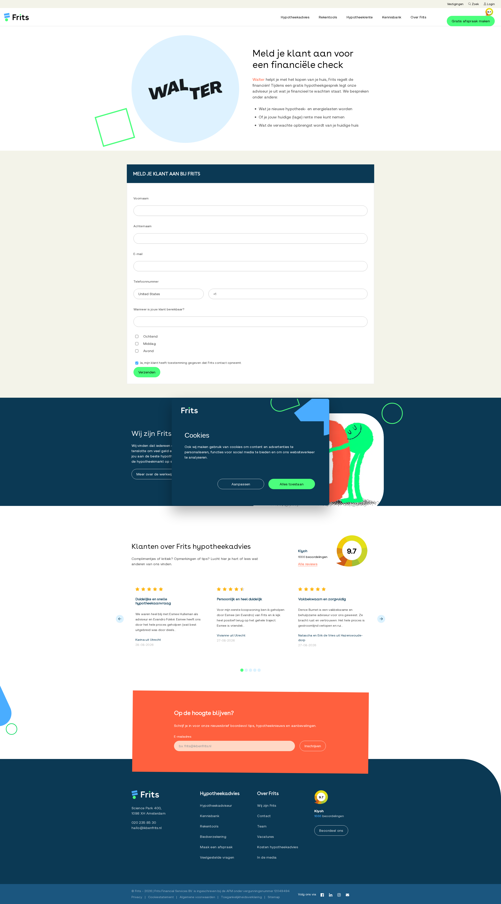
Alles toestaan (292, 484)
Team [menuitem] (261, 826)
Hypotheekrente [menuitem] (360, 17)
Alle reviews (307, 564)
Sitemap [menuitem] (274, 897)
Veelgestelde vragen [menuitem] (217, 857)
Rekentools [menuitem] (328, 17)
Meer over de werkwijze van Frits (163, 474)
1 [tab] (241, 670)
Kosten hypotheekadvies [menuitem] (277, 847)
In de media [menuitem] (267, 857)
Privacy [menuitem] (137, 897)
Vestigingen (455, 4)
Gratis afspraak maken (471, 21)
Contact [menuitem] (264, 816)
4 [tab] (254, 670)
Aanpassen (241, 484)
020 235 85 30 (144, 822)
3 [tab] (250, 670)
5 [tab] (259, 670)
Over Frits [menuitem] (418, 17)
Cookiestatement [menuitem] (161, 897)
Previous (120, 619)
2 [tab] (246, 670)
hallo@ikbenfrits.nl (147, 828)
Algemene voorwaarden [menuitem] (197, 897)
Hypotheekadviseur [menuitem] (216, 805)
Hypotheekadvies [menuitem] (295, 17)
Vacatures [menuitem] (265, 836)
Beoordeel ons (331, 830)
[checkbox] (250, 332)
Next (381, 619)
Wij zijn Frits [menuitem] (266, 805)
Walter (258, 79)
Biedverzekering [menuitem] (213, 836)
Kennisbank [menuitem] (391, 17)
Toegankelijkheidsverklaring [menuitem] (241, 897)
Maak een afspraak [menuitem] (216, 847)
